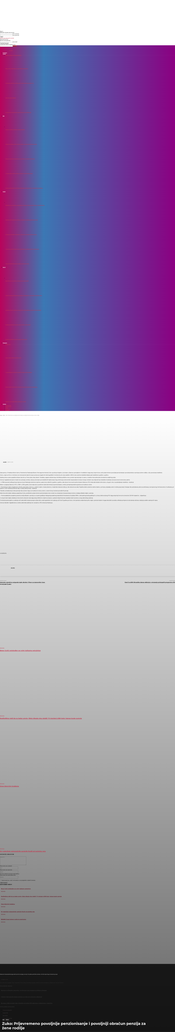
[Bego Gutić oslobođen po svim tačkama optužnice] (44, 617)
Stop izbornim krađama (9, 786)
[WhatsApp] (89, 467)
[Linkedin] (93, 467)
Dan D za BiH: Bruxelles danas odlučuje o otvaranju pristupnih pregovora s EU (150, 582)
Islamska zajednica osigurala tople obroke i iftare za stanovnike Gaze (22, 582)
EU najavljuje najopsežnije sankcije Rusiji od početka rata (23, 851)
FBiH (3, 1019)
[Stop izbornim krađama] (44, 753)
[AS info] (5, 571)
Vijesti (7, 1019)
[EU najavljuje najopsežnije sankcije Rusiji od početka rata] (44, 818)
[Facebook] (76, 467)
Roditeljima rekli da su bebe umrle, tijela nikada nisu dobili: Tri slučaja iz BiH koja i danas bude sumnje (41, 718)
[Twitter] (80, 467)
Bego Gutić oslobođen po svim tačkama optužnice (20, 651)
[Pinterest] (84, 467)
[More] (98, 467)
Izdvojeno (2, 648)
